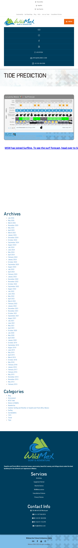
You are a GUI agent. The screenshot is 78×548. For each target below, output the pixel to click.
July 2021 (11, 321)
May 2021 (11, 326)
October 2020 (12, 330)
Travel (10, 418)
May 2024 (11, 252)
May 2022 (11, 296)
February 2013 (12, 384)
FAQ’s (39, 14)
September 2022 (13, 286)
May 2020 (11, 335)
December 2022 (13, 279)
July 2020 (11, 333)
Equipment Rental (39, 482)
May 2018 (11, 362)
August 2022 (12, 289)
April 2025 (11, 230)
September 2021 (13, 316)
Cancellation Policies (56, 14)
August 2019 (12, 348)
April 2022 (11, 299)
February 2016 (12, 372)
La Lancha (39, 136)
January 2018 (12, 367)
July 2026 (11, 218)
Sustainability (19, 14)
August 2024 (12, 245)
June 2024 (11, 250)
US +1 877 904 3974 (40, 514)
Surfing (10, 410)
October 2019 (12, 343)
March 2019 (12, 357)
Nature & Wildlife (13, 403)
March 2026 (12, 223)
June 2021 (11, 323)
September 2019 (13, 345)
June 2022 (11, 294)
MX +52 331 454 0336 (39, 518)
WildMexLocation (39, 489)
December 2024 (13, 238)
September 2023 (13, 264)
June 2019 (11, 350)
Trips (9, 420)
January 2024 (12, 260)
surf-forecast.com (50, 136)
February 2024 (12, 257)
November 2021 (13, 311)
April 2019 (11, 355)
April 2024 (11, 255)
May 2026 (11, 220)
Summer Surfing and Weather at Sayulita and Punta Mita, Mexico (28, 408)
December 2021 (13, 308)
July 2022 (11, 291)
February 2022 (12, 304)
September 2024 (13, 242)
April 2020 (11, 338)
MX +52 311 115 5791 (39, 522)
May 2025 (11, 228)
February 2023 (12, 274)
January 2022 (12, 306)
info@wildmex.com (40, 526)
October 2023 (12, 262)
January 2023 (12, 277)
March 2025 (12, 233)
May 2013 (11, 382)
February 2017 (12, 370)
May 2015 (11, 374)
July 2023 (11, 269)
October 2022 (12, 284)
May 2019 (11, 352)
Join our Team (45, 14)
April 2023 (11, 272)
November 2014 (13, 377)
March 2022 (12, 301)
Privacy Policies (39, 497)
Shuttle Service (39, 486)
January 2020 (12, 340)
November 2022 (13, 282)
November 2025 (13, 225)
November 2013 (13, 379)
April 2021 (11, 328)
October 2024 (12, 240)
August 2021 (12, 318)
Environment (12, 398)
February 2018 (12, 365)
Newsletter (11, 405)
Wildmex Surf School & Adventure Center (39, 538)
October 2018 (12, 360)
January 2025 (12, 235)
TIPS (9, 415)
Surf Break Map (28, 14)
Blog (35, 14)
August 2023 (12, 267)
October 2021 (12, 313)
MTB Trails (11, 401)
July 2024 (11, 247)
